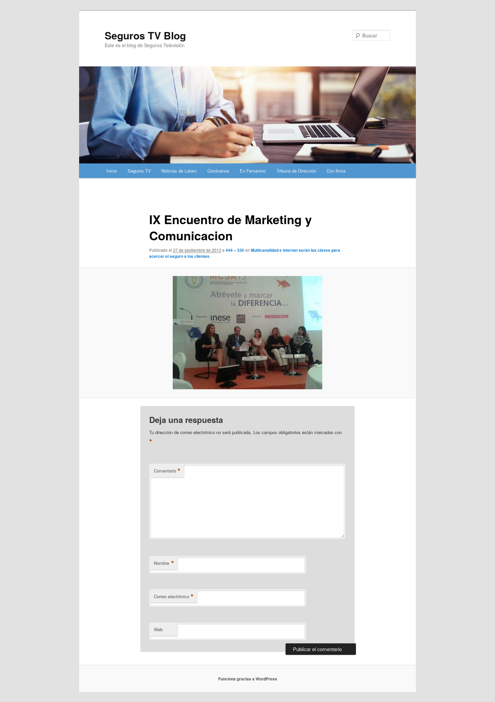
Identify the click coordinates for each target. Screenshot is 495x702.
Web (158, 629)
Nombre (164, 563)
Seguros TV (139, 170)
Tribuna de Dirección (296, 170)
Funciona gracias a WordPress (247, 679)
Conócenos (218, 170)
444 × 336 (235, 250)
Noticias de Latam (179, 170)
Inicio (111, 170)
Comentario (167, 470)
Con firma (336, 170)
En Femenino (253, 170)
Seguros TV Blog (145, 35)
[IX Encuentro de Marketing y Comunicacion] (247, 332)
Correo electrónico (174, 596)
